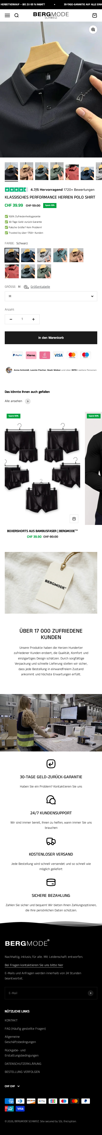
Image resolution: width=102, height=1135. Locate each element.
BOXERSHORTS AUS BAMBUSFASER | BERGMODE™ (42, 531)
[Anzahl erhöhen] (33, 319)
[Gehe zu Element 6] (87, 174)
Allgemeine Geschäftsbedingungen (20, 1039)
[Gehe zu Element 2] (26, 171)
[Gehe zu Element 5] (72, 172)
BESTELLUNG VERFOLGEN (22, 1072)
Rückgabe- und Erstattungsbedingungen (21, 1053)
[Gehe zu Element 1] (11, 171)
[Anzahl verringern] (11, 319)
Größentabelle (40, 287)
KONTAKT (11, 1020)
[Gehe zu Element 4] (57, 171)
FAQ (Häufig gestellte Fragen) (25, 1028)
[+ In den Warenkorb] (74, 518)
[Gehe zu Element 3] (41, 171)
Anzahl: (9, 309)
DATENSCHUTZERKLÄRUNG (23, 1063)
